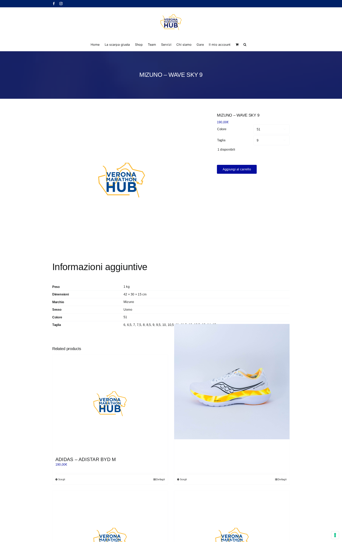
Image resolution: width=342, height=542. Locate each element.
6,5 (129, 325)
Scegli (61, 479)
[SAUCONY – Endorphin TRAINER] (232, 381)
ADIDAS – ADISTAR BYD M (85, 459)
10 (164, 325)
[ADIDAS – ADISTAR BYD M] (110, 403)
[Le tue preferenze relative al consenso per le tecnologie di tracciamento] (335, 535)
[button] (244, 44)
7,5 (139, 325)
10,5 (171, 325)
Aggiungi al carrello (237, 169)
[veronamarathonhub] (121, 180)
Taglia (221, 140)
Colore (221, 129)
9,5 (158, 325)
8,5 (148, 325)
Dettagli (160, 479)
